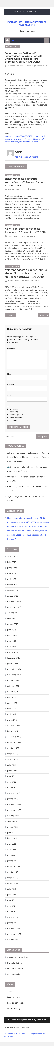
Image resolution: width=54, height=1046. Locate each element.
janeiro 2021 (12, 923)
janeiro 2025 (12, 663)
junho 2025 (12, 635)
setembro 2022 (13, 821)
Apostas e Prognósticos (17, 957)
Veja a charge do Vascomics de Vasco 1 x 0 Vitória (26, 498)
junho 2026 (12, 568)
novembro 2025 (14, 607)
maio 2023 (11, 776)
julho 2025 (11, 630)
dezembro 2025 (14, 601)
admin (29, 65)
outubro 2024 (13, 680)
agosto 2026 (12, 556)
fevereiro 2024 (13, 725)
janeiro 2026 (12, 596)
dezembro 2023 (14, 737)
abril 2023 (11, 782)
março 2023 (12, 787)
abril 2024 (11, 714)
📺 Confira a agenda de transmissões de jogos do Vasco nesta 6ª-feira (27, 469)
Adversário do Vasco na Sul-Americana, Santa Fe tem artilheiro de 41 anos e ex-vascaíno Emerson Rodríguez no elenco (28, 457)
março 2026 (12, 584)
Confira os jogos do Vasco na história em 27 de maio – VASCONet (26, 230)
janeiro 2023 (12, 799)
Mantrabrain (41, 1020)
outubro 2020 (13, 940)
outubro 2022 (13, 816)
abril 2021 (11, 906)
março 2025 (12, 652)
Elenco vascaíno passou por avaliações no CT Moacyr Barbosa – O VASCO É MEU (26, 182)
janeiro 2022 (12, 861)
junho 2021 (12, 894)
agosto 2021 (12, 883)
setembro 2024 (13, 686)
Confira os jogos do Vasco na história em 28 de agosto (27, 488)
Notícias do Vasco (12, 46)
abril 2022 (11, 849)
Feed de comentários (16, 1003)
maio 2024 (11, 708)
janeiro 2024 (12, 731)
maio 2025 (11, 641)
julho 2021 (11, 889)
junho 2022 (12, 838)
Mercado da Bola (14, 963)
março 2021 (12, 911)
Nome (10, 374)
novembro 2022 (14, 810)
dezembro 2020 (14, 928)
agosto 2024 (12, 692)
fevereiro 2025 (13, 658)
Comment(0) (42, 66)
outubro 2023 (13, 748)
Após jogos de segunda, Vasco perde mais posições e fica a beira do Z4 (27, 534)
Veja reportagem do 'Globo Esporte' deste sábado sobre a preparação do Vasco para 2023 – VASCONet (26, 273)
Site (9, 395)
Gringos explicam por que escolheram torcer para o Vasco (26, 479)
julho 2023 (11, 765)
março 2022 (12, 855)
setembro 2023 (13, 754)
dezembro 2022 (14, 804)
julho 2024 (11, 697)
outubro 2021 (13, 872)
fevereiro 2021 (13, 917)
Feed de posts (13, 997)
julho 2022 (11, 832)
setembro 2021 (13, 878)
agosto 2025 (12, 624)
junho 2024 (12, 703)
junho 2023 (12, 770)
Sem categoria (13, 974)
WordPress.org (13, 1008)
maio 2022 (11, 844)
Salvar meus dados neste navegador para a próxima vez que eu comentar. (15, 414)
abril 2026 (11, 579)
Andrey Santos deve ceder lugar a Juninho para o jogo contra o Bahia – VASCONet (44, 315)
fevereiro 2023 (13, 793)
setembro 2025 (13, 618)
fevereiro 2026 (13, 590)
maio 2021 (11, 900)
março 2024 (12, 720)
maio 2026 (11, 573)
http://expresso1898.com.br (27, 157)
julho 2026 (11, 562)
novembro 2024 (14, 675)
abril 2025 (11, 646)
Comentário (13, 348)
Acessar (10, 991)
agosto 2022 (12, 827)
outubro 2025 (13, 613)
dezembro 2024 (14, 669)
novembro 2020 (14, 934)
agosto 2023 (12, 759)
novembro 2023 (14, 742)
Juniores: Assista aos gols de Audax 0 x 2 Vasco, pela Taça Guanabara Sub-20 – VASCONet (12, 315)
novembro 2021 (14, 866)
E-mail (10, 385)
